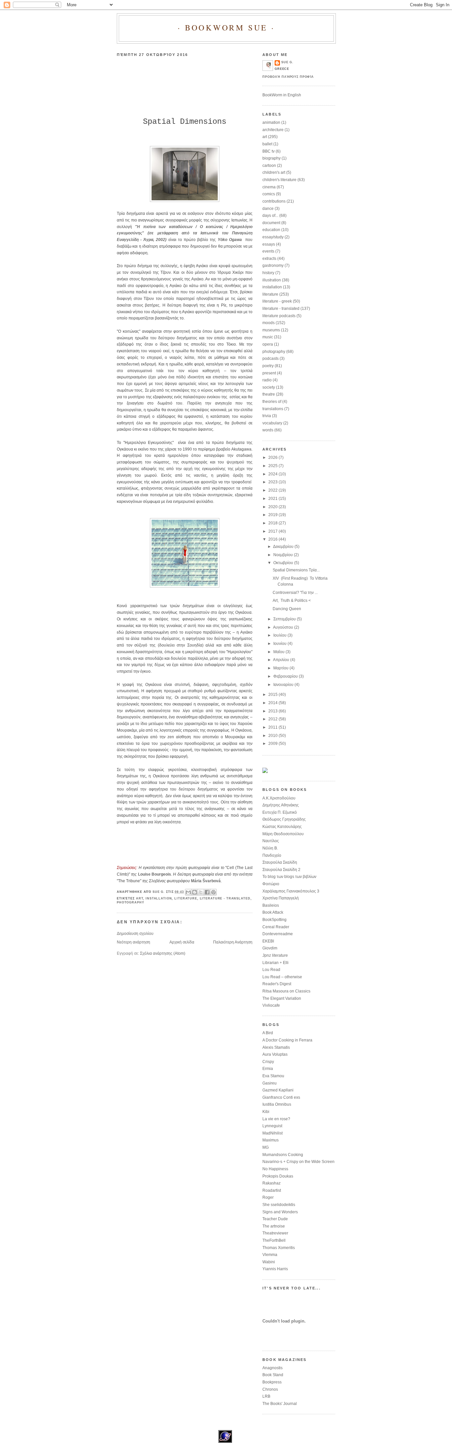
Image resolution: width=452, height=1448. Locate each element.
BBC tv (268, 151)
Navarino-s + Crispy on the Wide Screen (298, 1161)
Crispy (268, 1061)
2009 (273, 743)
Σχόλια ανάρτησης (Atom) (162, 953)
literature (185, 898)
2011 (273, 727)
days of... (270, 215)
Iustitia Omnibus (276, 1104)
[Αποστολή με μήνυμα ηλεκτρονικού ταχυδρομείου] (188, 892)
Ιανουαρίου (283, 684)
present (269, 373)
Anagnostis (272, 1368)
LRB (266, 1396)
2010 (273, 735)
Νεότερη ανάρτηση (133, 942)
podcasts (270, 358)
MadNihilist (272, 1133)
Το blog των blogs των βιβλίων (289, 876)
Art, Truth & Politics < (292, 600)
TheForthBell (274, 1240)
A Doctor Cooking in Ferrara (287, 1040)
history (268, 272)
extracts (269, 258)
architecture (273, 129)
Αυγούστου (283, 627)
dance (268, 208)
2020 (273, 507)
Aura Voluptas (275, 1054)
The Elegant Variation (281, 998)
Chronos (270, 1389)
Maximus (270, 1140)
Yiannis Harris (275, 1269)
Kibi (265, 1111)
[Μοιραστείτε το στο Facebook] (207, 892)
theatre (268, 394)
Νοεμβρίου (283, 555)
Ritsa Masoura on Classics (286, 991)
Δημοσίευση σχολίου (135, 933)
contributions (274, 201)
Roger (268, 1197)
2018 (273, 523)
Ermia (267, 1068)
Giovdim (269, 948)
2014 (273, 702)
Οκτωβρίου (283, 562)
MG (265, 1147)
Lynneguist (272, 1126)
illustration (271, 280)
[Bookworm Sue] (265, 771)
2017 (273, 531)
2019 (273, 514)
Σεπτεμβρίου (285, 619)
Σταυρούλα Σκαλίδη (279, 862)
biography (271, 158)
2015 (273, 694)
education (271, 229)
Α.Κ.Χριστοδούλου (278, 798)
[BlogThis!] (194, 892)
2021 (273, 498)
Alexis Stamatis (276, 1047)
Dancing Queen (287, 608)
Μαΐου (279, 652)
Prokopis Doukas (277, 1176)
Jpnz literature (275, 955)
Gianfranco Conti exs (281, 1097)
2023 (273, 482)
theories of (271, 401)
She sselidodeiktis (278, 1204)
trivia (266, 415)
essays (268, 244)
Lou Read (271, 969)
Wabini (268, 1262)
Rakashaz (271, 1183)
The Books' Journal (279, 1403)
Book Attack (272, 912)
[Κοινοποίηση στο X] (201, 892)
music (267, 337)
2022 (273, 490)
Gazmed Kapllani (278, 1090)
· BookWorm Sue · (226, 27)
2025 (273, 465)
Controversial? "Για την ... (295, 592)
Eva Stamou (273, 1076)
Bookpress (272, 1382)
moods (268, 322)
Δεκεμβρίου (283, 546)
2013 (273, 711)
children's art (273, 172)
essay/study (273, 237)
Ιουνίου (280, 643)
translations (272, 409)
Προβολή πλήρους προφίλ (288, 76)
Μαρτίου (281, 668)
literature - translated (225, 898)
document (271, 222)
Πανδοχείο (271, 855)
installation (159, 898)
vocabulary (272, 423)
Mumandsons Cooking (282, 1154)
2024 (273, 474)
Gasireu (269, 1083)
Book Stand (272, 1375)
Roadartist (271, 1190)
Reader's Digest (276, 984)
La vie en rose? (276, 1119)
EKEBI (268, 941)
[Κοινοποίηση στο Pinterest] (213, 892)
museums (271, 330)
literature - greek (277, 301)
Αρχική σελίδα (181, 942)
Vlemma (269, 1254)
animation (271, 122)
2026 (273, 457)
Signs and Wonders (280, 1212)
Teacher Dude (275, 1219)
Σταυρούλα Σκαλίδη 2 (281, 869)
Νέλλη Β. (270, 848)
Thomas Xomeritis (278, 1247)
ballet (267, 144)
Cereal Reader (275, 927)
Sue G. (287, 62)
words (267, 430)
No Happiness (275, 1169)
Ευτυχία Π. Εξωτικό (279, 812)
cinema (269, 187)
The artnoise (273, 1226)
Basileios (270, 905)
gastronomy (273, 265)
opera (267, 344)
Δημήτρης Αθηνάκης (280, 805)
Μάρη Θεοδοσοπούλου (283, 834)
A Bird (267, 1033)
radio (267, 380)
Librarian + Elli (275, 962)
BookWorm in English (281, 95)
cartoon (269, 165)
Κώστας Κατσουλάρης (282, 826)
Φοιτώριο (270, 884)
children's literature (279, 179)
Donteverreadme (277, 934)
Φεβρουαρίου (286, 676)
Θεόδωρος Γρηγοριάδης (284, 819)
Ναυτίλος (270, 841)
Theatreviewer (275, 1233)
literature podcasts (278, 316)
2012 (273, 719)
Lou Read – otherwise (282, 977)
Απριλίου (281, 659)
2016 (273, 539)
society (268, 387)
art (139, 898)
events (268, 251)
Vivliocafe (271, 1005)
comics (268, 194)
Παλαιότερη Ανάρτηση (232, 942)
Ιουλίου (280, 635)
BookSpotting (274, 919)
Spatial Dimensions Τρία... (296, 570)
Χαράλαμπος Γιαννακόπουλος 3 (290, 891)
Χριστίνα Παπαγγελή (280, 898)
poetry (268, 365)
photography (130, 902)
